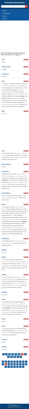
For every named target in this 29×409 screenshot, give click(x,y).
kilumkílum (6, 193)
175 (8, 356)
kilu (3, 111)
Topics (5, 16)
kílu (3, 81)
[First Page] (3, 354)
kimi (3, 319)
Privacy (5, 18)
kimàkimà (5, 238)
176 (11, 356)
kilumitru (5, 171)
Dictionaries (6, 13)
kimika (4, 347)
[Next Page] (18, 357)
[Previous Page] (6, 354)
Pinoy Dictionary (11, 405)
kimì (3, 299)
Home (4, 10)
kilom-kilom (6, 67)
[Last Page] (21, 357)
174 (25, 354)
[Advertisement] (14, 36)
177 (15, 356)
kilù (3, 151)
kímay (4, 257)
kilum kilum (6, 164)
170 (13, 354)
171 (16, 354)
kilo (3, 59)
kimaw (4, 250)
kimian (4, 339)
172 (19, 354)
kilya (3, 204)
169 (9, 354)
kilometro (5, 74)
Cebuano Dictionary (14, 2)
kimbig (4, 292)
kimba (4, 274)
